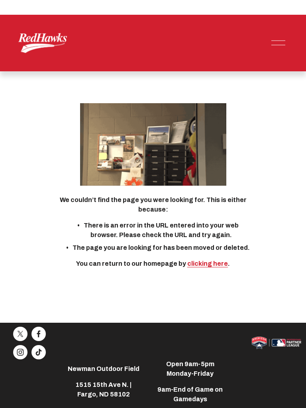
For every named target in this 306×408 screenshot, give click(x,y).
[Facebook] (38, 334)
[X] (20, 334)
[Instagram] (20, 352)
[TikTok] (38, 352)
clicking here (207, 263)
